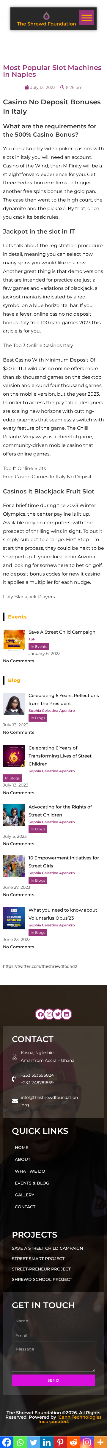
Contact (25, 1206)
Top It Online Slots (24, 468)
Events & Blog (32, 1183)
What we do (30, 1171)
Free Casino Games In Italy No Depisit (47, 477)
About (22, 1159)
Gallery (24, 1195)
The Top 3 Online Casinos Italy (38, 345)
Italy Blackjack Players (29, 597)
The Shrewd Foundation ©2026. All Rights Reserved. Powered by (53, 1417)
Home (21, 1147)
